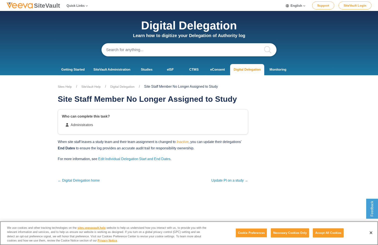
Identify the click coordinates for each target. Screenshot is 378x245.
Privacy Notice (107, 240)
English (296, 5)
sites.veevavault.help (91, 227)
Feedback (372, 208)
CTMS (194, 69)
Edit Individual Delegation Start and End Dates (134, 159)
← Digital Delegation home (79, 180)
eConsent (217, 69)
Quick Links (75, 5)
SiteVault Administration (111, 69)
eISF (170, 69)
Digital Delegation (247, 69)
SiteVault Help (91, 86)
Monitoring (278, 69)
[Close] (371, 233)
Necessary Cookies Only (290, 232)
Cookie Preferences (251, 232)
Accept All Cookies (328, 232)
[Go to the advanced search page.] (269, 49)
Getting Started (73, 69)
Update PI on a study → (229, 180)
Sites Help (65, 86)
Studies (146, 69)
